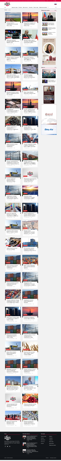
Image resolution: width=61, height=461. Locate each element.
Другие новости (51, 443)
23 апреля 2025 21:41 (28, 425)
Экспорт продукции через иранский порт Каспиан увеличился (12, 405)
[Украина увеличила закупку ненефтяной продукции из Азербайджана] (30, 364)
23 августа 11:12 (9, 26)
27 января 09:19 (9, 165)
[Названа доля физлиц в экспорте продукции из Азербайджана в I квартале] (30, 416)
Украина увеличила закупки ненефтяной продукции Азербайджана (12, 284)
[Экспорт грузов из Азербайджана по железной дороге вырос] (13, 17)
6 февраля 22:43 (9, 78)
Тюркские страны (26, 349)
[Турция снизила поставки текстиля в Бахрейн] (13, 243)
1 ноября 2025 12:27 (10, 390)
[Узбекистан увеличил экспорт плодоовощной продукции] (30, 398)
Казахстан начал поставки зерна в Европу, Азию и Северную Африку (29, 353)
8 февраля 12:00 (9, 61)
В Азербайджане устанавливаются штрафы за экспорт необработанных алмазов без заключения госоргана (13, 112)
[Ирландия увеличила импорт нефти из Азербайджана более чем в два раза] (13, 87)
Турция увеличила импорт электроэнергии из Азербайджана (12, 145)
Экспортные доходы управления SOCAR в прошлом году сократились (29, 76)
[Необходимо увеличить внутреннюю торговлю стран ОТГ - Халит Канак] (30, 381)
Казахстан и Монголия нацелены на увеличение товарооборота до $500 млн (12, 214)
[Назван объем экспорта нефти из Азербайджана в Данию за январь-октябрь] (13, 312)
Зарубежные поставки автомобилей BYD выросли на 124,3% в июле (13, 41)
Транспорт (8, 20)
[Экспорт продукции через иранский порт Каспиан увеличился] (13, 398)
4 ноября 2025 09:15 (28, 373)
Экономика (25, 20)
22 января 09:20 (27, 234)
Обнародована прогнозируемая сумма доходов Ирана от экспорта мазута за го (30, 180)
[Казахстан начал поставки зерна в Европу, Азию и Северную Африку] (30, 346)
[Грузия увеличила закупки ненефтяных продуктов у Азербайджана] (13, 260)
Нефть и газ (8, 89)
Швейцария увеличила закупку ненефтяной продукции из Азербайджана (12, 370)
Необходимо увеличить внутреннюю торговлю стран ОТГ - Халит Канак (30, 388)
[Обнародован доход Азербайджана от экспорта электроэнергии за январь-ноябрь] (30, 277)
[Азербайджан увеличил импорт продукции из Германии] (30, 295)
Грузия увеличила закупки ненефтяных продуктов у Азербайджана (12, 266)
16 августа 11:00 (27, 26)
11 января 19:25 (27, 269)
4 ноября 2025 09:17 (10, 373)
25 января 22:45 (27, 182)
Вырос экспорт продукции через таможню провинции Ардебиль (29, 266)
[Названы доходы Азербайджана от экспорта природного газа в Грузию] (30, 225)
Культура (42, 443)
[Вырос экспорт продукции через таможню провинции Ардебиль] (30, 260)
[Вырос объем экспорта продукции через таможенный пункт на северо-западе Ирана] (13, 69)
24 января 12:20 (9, 217)
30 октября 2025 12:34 (28, 390)
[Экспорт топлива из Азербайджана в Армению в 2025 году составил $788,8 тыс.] (30, 156)
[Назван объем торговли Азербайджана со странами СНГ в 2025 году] (30, 52)
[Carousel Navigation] (50, 1)
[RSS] (10, 446)
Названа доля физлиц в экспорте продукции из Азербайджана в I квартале (29, 422)
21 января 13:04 (9, 250)
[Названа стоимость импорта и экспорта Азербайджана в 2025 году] (13, 52)
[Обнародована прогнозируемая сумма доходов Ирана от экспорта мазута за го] (30, 173)
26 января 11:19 (27, 165)
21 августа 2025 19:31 (10, 425)
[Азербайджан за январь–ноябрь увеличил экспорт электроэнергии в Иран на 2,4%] (13, 191)
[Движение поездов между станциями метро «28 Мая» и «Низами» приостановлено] (45, 81)
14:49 (28, 453)
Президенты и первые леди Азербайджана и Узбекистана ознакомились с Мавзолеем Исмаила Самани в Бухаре (24, 0)
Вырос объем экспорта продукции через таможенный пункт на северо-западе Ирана (13, 76)
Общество (50, 436)
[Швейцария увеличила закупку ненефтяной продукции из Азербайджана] (13, 364)
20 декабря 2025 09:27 (28, 338)
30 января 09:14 (27, 130)
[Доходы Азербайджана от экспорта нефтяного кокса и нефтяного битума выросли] (30, 208)
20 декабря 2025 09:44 (10, 338)
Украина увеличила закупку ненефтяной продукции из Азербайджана (30, 370)
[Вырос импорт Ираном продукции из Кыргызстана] (30, 87)
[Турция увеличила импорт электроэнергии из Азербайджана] (13, 139)
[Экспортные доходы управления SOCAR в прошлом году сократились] (30, 69)
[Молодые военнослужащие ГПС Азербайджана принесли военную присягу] (49, 73)
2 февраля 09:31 (27, 113)
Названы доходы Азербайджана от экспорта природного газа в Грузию (29, 232)
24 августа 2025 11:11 (28, 406)
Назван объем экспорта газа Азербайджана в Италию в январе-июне (29, 24)
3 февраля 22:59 (27, 78)
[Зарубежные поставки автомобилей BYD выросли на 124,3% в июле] (13, 35)
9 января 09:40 (9, 286)
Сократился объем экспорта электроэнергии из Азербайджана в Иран (29, 336)
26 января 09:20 (9, 182)
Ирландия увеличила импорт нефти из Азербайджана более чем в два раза (13, 93)
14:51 (28, 447)
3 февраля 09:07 (27, 94)
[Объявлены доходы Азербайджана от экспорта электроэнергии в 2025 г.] (30, 191)
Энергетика (8, 141)
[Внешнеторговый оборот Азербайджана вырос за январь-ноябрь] (13, 329)
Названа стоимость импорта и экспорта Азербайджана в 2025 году (13, 58)
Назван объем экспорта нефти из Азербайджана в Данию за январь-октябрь (13, 318)
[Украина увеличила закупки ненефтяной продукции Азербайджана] (13, 277)
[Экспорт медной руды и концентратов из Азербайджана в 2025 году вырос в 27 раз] (13, 121)
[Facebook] (54, 0)
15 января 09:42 (9, 269)
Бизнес (8, 401)
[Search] (56, 7)
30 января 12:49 (9, 130)
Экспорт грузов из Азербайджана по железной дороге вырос (12, 24)
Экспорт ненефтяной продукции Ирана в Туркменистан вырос (11, 180)
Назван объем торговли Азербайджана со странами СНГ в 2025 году (29, 58)
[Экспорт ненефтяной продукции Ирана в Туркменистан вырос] (13, 173)
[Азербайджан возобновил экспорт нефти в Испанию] (30, 312)
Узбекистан (25, 401)
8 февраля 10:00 (27, 61)
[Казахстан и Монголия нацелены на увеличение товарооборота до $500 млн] (13, 208)
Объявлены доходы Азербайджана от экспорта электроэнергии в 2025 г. (29, 197)
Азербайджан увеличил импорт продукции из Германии (28, 301)
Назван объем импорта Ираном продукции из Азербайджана (11, 353)
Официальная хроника (52, 445)
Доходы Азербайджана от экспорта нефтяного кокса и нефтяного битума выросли (30, 214)
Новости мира (9, 37)
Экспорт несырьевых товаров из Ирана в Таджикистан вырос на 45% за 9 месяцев (30, 145)
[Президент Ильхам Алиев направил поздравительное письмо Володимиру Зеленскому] (49, 16)
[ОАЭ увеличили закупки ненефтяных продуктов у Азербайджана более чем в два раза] (30, 243)
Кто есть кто (43, 441)
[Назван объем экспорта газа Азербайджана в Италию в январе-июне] (30, 17)
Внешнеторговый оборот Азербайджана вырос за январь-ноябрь (12, 336)
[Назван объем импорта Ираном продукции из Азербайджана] (13, 346)
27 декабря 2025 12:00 (10, 321)
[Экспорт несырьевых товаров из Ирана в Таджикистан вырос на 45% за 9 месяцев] (30, 139)
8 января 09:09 (27, 286)
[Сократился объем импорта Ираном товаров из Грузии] (13, 225)
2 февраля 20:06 (9, 113)
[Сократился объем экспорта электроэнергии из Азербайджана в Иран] (30, 329)
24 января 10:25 (27, 217)
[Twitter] (55, 0)
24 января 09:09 (9, 233)
